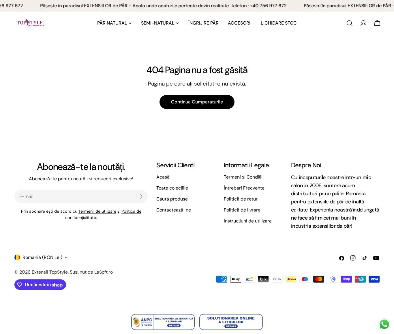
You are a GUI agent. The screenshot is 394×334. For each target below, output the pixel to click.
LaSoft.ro (103, 272)
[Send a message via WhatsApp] (384, 324)
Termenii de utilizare (97, 211)
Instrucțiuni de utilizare (248, 221)
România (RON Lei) (42, 257)
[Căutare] (349, 23)
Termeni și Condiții (243, 177)
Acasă (163, 177)
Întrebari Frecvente (244, 188)
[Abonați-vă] (141, 196)
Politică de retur (241, 199)
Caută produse (172, 199)
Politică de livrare (242, 210)
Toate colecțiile (172, 188)
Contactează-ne (173, 210)
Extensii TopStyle (50, 272)
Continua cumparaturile (197, 102)
